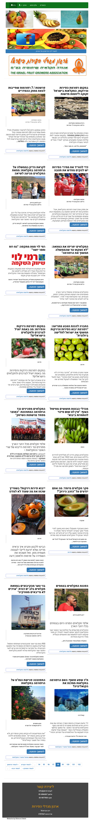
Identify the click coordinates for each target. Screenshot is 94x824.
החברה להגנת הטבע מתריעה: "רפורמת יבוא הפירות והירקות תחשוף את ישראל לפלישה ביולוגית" (69, 331)
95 (44, 764)
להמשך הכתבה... (36, 145)
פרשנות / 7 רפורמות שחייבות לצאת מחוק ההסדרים (26, 89)
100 (67, 764)
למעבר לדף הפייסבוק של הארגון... (46, 51)
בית (14, 5)
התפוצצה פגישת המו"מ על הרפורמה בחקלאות (28, 681)
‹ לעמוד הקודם (26, 764)
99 (63, 764)
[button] (12, 19)
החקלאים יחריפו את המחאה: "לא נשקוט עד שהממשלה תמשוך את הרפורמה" (70, 250)
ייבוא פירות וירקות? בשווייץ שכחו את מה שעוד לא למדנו (27, 490)
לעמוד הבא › (15, 768)
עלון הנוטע (33, 5)
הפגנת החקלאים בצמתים (72, 586)
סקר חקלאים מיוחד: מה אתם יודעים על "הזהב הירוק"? (70, 490)
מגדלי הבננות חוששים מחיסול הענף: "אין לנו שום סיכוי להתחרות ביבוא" (69, 412)
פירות (70, 552)
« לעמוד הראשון (12, 764)
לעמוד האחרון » (28, 768)
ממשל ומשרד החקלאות (20, 757)
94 (39, 764)
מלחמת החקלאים (23, 151)
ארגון (24, 5)
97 (53, 764)
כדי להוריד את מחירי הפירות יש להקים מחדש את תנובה (70, 169)
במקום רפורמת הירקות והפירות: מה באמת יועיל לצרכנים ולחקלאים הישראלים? (30, 331)
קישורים (43, 5)
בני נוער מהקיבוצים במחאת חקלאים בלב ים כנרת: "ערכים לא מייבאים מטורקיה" (26, 589)
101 (73, 764)
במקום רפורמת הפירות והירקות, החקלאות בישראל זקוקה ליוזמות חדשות (71, 91)
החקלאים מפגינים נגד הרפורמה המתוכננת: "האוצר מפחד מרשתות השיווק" (27, 412)
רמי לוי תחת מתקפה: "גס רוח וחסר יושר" (27, 248)
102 (79, 764)
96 (49, 764)
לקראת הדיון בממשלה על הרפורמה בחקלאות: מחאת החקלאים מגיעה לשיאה (28, 170)
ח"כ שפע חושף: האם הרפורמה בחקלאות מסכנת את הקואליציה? (69, 683)
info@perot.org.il (45, 791)
